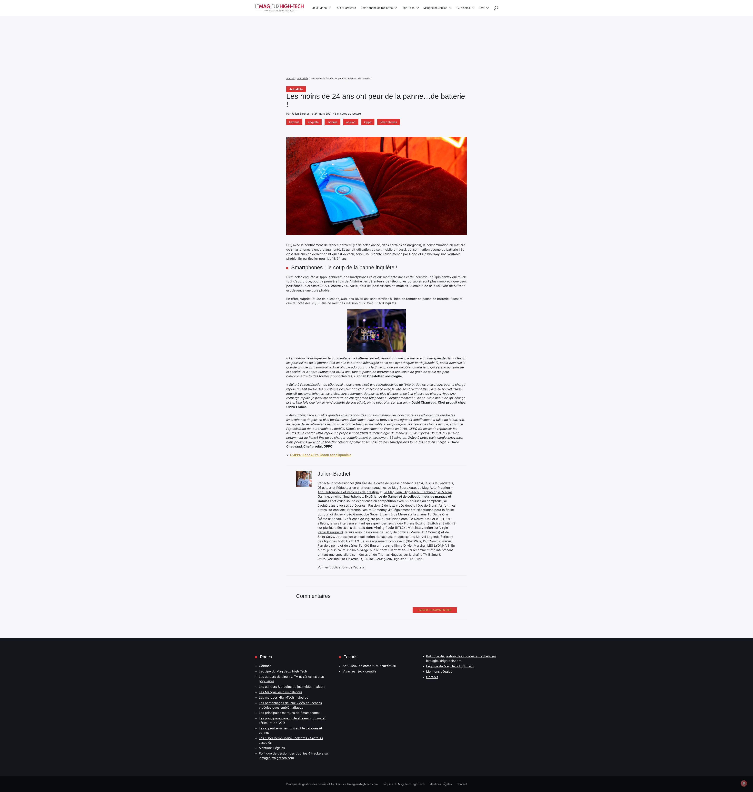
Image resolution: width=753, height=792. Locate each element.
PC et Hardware (346, 7)
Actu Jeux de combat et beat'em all (369, 666)
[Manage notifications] (744, 783)
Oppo (367, 122)
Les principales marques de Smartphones (289, 713)
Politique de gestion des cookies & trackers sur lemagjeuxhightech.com (332, 784)
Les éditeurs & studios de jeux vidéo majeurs (292, 687)
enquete (313, 122)
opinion (350, 122)
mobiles (332, 122)
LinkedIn (352, 559)
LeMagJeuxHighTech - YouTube (399, 559)
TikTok (369, 559)
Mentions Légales (272, 748)
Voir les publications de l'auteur (341, 567)
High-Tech (408, 7)
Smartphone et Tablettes (377, 7)
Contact (265, 666)
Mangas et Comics (435, 7)
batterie (294, 122)
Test (481, 7)
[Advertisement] (117, 27)
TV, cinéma (463, 7)
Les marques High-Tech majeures (283, 697)
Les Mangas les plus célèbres (280, 692)
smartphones (388, 122)
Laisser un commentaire (434, 609)
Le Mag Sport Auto (401, 488)
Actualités (296, 89)
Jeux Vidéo (319, 7)
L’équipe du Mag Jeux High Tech (283, 671)
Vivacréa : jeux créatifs (359, 671)
